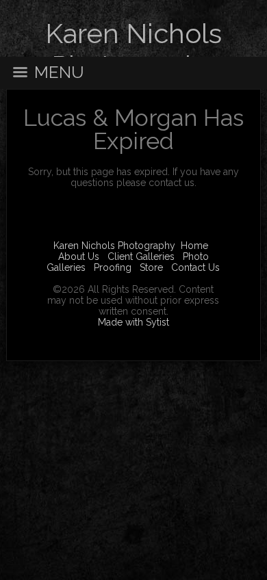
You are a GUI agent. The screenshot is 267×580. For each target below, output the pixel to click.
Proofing (112, 267)
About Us (78, 256)
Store (151, 267)
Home (194, 245)
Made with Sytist (133, 322)
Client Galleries (141, 256)
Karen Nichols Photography (114, 245)
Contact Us (195, 267)
